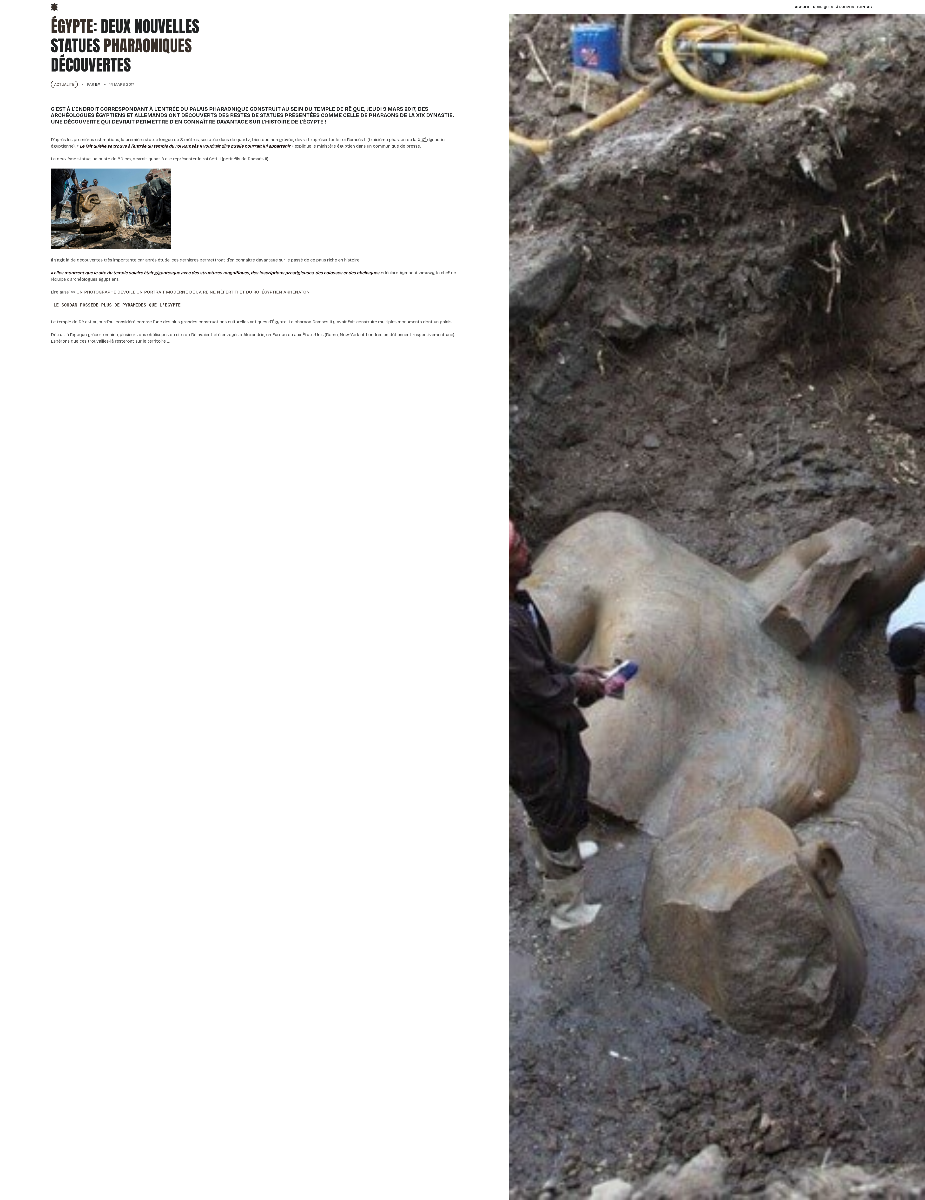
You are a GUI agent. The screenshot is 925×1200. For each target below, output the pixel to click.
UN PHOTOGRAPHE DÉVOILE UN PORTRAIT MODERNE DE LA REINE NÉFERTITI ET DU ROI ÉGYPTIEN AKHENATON (193, 292)
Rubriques (823, 7)
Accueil (802, 7)
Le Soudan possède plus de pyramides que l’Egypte (116, 304)
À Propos (845, 7)
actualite (64, 84)
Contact (865, 7)
